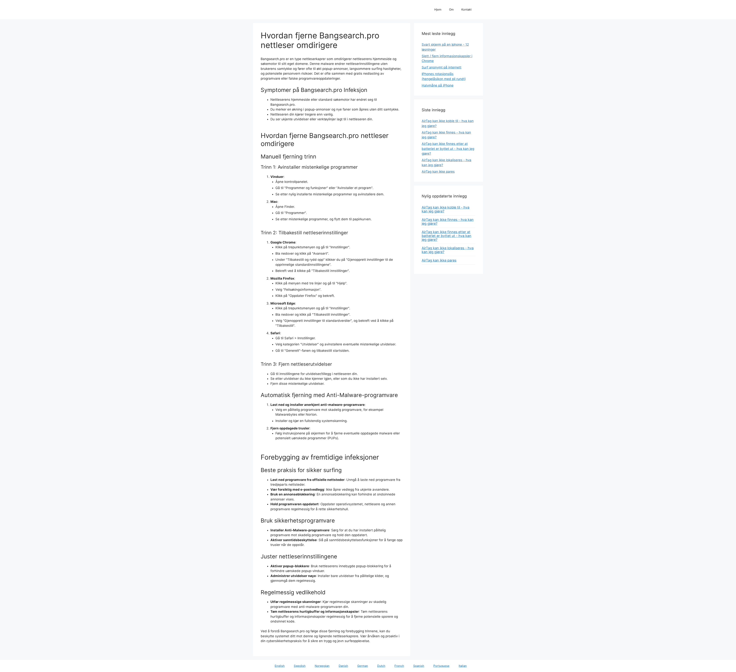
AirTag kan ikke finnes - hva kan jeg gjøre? (448, 221)
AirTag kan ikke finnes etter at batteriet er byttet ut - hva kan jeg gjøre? (448, 148)
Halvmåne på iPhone (437, 85)
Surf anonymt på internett (441, 67)
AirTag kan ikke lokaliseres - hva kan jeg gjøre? (448, 250)
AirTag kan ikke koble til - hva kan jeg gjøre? (445, 209)
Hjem (437, 9)
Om (451, 9)
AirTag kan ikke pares (438, 171)
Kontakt (466, 9)
